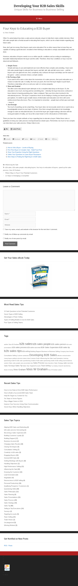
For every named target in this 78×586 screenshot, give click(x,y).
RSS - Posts (8, 545)
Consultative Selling (10, 355)
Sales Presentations (10, 497)
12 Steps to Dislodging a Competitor (17, 176)
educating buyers (30, 167)
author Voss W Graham (11, 344)
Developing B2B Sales (43, 355)
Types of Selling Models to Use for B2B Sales (19, 320)
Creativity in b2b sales (11, 452)
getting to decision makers (19, 358)
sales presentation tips (27, 363)
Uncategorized (9, 522)
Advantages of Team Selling (13, 317)
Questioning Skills (10, 489)
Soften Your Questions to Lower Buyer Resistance (24, 154)
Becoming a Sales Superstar (13, 433)
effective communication (64, 355)
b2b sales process (19, 347)
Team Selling (46, 366)
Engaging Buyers (9, 455)
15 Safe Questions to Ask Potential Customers (19, 311)
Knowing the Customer (11, 472)
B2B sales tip (64, 347)
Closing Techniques (10, 447)
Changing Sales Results (67, 351)
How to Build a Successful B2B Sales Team (18, 393)
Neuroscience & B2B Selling (13, 480)
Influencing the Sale (11, 165)
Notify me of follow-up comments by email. (19, 234)
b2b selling (26, 351)
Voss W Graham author (55, 370)
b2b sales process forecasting (14, 430)
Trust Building (54, 365)
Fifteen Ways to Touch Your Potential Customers (21, 173)
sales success (68, 363)
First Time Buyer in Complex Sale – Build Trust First (25, 150)
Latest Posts (16, 129)
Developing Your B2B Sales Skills (39, 6)
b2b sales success (33, 347)
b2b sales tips (13, 351)
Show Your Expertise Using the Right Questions (23, 152)
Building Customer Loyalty (12, 435)
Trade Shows (8, 520)
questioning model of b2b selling (53, 360)
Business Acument (10, 441)
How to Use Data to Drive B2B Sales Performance (20, 390)
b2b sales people (18, 167)
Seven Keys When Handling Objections (17, 407)
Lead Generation (58, 358)
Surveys (7, 511)
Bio (7, 129)
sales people (16, 363)
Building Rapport (35, 351)
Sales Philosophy (10, 491)
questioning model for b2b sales (13, 360)
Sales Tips (26, 366)
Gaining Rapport (8, 358)
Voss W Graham (14, 170)
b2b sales (8, 167)
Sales (10, 363)
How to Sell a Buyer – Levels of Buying (20, 147)
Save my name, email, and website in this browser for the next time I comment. (31, 229)
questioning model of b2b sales (33, 360)
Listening (65, 358)
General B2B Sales (10, 458)
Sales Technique (9, 366)
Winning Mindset (9, 525)
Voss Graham (19, 369)
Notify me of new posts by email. (15, 238)
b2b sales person (58, 344)
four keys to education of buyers (47, 167)
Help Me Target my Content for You (15, 395)
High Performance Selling (12, 466)
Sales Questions (49, 363)
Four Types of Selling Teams (13, 322)
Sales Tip (18, 366)
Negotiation (7, 477)
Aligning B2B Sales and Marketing (15, 427)
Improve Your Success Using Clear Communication (21, 404)
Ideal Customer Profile (33, 358)
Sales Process (38, 363)
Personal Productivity (11, 483)
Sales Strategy (58, 363)
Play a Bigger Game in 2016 (13, 401)
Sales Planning (9, 494)
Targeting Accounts (10, 514)
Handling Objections (10, 463)
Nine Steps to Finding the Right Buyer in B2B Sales (24, 157)
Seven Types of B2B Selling (13, 314)
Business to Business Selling (51, 351)
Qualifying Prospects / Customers (15, 486)
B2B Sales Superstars (50, 347)
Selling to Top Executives (12, 508)
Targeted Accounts (35, 366)
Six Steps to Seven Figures (13, 398)
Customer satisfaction (23, 355)
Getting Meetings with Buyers (14, 461)
